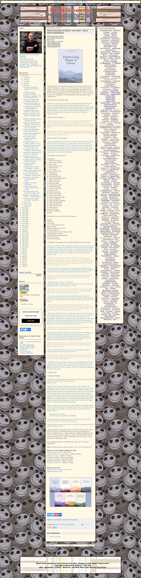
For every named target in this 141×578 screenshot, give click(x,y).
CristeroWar (105, 116)
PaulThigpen (111, 241)
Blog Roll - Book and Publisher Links (31, 66)
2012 (23, 233)
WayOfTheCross (110, 316)
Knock (110, 204)
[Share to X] (52, 527)
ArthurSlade (107, 47)
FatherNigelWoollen (110, 144)
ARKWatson (107, 35)
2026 (23, 75)
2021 (23, 215)
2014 (23, 229)
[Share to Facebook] (54, 527)
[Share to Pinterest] (56, 527)
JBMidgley (111, 178)
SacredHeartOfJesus (106, 270)
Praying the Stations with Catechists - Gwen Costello (32, 149)
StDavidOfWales (106, 290)
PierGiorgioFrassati (106, 246)
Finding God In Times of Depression (58, 454)
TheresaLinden (106, 308)
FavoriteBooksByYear (113, 148)
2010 (23, 237)
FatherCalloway (106, 142)
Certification (104, 111)
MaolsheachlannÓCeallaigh (110, 215)
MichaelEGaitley (105, 228)
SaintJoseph (114, 273)
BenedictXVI (104, 53)
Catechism (105, 91)
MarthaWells (105, 220)
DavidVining (105, 121)
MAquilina (103, 210)
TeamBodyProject (110, 305)
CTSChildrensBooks (110, 65)
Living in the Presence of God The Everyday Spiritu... (32, 171)
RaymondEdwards (110, 259)
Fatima (103, 148)
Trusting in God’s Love (54, 462)
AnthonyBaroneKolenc (110, 45)
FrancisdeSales (110, 161)
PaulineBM (73, 520)
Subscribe (30, 321)
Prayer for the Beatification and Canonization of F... (31, 130)
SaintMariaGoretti (104, 275)
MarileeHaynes (105, 218)
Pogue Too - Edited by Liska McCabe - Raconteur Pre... (32, 123)
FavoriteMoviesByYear (110, 150)
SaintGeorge (105, 273)
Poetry (106, 249)
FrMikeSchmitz (110, 157)
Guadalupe (104, 174)
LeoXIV (116, 205)
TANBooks (114, 300)
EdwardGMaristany (105, 132)
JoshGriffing (103, 195)
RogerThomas (115, 267)
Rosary (107, 269)
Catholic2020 (115, 94)
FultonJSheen (105, 165)
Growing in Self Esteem (54, 459)
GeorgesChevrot (105, 168)
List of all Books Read (26, 59)
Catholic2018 (115, 92)
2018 (23, 221)
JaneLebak (116, 183)
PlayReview (116, 246)
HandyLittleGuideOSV (114, 174)
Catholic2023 (110, 99)
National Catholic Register (27, 346)
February (26, 204)
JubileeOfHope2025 (114, 195)
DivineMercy (110, 124)
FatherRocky (117, 147)
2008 (23, 241)
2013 (23, 231)
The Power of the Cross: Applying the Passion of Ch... (31, 88)
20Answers (116, 30)
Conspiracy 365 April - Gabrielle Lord (29, 164)
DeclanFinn (114, 121)
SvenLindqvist (115, 298)
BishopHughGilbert (113, 55)
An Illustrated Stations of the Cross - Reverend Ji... (31, 127)
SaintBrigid (117, 270)
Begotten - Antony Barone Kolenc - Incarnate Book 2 (31, 195)
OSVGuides (116, 238)
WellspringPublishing (107, 318)
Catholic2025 (105, 103)
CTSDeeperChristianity (110, 71)
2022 (23, 214)
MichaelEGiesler (116, 228)
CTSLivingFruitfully (116, 78)
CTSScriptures (110, 84)
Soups (106, 288)
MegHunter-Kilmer (115, 225)
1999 (23, 258)
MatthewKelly (104, 225)
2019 (23, 219)
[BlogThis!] (50, 527)
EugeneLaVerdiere (114, 139)
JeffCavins (117, 184)
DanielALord (105, 119)
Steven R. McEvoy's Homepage (29, 54)
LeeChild (105, 205)
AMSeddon (114, 34)
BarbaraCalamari (106, 52)
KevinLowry (103, 204)
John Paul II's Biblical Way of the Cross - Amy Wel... (32, 153)
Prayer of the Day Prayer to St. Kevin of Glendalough (31, 104)
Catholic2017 (104, 92)
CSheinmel (113, 60)
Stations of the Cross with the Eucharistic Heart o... (32, 160)
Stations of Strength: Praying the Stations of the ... (31, 119)
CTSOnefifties (116, 81)
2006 (23, 245)
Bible (111, 53)
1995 (23, 266)
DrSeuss (106, 129)
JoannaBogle (106, 189)
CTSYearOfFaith (105, 87)
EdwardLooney (116, 132)
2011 (23, 235)
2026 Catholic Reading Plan (82, 447)
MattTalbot (116, 223)
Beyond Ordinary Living (27, 348)
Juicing (105, 197)
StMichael (103, 293)
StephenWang (106, 295)
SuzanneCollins (105, 298)
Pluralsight (105, 247)
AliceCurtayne (115, 38)
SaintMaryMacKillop (115, 275)
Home (56, 2)
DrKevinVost (117, 127)
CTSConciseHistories (110, 70)
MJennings (110, 210)
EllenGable (106, 134)
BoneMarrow (104, 56)
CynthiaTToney (114, 116)
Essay (115, 137)
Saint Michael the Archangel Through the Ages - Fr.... (31, 146)
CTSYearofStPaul (106, 89)
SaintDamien (104, 272)
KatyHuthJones (114, 202)
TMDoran (105, 301)
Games (113, 165)
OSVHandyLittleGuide (107, 239)
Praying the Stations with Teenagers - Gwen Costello (32, 174)
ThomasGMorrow (105, 309)
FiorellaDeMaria (115, 152)
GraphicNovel (110, 171)
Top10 (102, 311)
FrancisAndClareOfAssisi (110, 158)
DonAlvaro (117, 126)
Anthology (114, 43)
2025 (23, 208)
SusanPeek (113, 296)
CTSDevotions (110, 73)
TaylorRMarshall (108, 303)
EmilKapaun (114, 134)
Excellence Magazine (26, 353)
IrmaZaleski (103, 178)
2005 (23, 247)
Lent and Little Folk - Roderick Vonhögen (29, 93)
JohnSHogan (106, 192)
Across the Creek (25, 351)
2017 (23, 223)
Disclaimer (23, 56)
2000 (23, 256)
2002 (23, 252)
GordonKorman (113, 170)
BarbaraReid (116, 52)
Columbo (114, 115)
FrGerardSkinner (105, 155)
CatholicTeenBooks (110, 106)
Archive (84, 2)
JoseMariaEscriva (114, 194)
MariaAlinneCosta (105, 217)
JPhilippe (106, 181)
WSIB (110, 314)
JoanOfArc (114, 187)
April (25, 85)
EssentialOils (105, 139)
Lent (111, 205)
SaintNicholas (105, 277)
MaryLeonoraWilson (106, 223)
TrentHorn (117, 311)
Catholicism (65, 520)
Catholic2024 (110, 101)
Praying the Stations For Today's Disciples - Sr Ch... (32, 142)
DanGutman (113, 118)
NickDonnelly (114, 234)
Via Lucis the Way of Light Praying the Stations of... (31, 100)
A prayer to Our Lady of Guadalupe (30, 183)
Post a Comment (55, 537)
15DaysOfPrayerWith (106, 30)
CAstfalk (110, 58)
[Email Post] (82, 524)
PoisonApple (113, 249)
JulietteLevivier (113, 197)
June (25, 81)
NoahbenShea (108, 236)
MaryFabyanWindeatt (110, 221)
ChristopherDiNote (105, 113)
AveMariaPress (110, 50)
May (25, 83)
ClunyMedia (107, 115)
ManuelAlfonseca (115, 213)
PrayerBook (113, 252)
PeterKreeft (105, 244)
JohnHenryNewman (106, 191)
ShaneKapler (115, 285)
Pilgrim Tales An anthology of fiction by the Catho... (32, 134)
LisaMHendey (114, 207)
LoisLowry (109, 209)
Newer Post (49, 545)
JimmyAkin (106, 187)
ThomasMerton (116, 309)
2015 (23, 227)
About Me (23, 57)
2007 (23, 243)
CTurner (115, 89)
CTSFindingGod (115, 76)
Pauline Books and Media (55, 41)
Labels (71, 2)
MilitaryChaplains (105, 231)
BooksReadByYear (114, 56)
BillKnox (104, 55)
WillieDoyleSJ (108, 319)
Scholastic (106, 284)
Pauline (106, 243)
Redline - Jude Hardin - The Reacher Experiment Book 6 (31, 115)
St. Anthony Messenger (27, 345)
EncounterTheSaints (110, 135)
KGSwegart (104, 199)
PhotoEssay (114, 244)
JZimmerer (114, 181)
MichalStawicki (115, 230)
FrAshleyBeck (113, 153)
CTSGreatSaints (105, 78)
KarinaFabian (105, 200)
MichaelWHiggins (105, 230)
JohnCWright (114, 189)
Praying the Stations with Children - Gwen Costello (31, 111)
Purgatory (116, 256)
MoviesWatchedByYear (107, 233)
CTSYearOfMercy (115, 87)
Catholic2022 (110, 98)
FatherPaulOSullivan (110, 145)
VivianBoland (104, 314)
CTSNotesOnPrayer (105, 81)
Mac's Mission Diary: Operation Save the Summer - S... (29, 138)
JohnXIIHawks (114, 192)
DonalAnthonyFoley (106, 127)
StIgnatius (115, 290)
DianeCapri (117, 123)
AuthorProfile (116, 48)
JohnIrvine (117, 191)
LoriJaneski (116, 209)
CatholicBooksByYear (110, 104)
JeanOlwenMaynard (106, 184)
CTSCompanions (110, 68)
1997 (23, 262)
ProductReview (106, 256)
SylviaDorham (105, 300)
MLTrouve (117, 210)
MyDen (118, 233)
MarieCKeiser (115, 217)
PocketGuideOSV (114, 247)
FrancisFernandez (110, 160)
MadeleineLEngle (114, 212)
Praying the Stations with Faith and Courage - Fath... (32, 192)
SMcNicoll (113, 269)
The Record (23, 350)
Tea (116, 303)
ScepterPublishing (110, 282)
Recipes (115, 262)
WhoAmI (117, 318)
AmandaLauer (105, 40)
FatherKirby (115, 142)
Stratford (106, 296)
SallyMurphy (105, 278)
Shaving (111, 287)
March (26, 202)
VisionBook (115, 313)
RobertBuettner (105, 267)
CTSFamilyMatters (105, 76)
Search (78, 2)
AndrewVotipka (106, 43)
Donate (65, 2)
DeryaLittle (103, 123)
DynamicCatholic (110, 131)
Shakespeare (105, 285)
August (26, 77)
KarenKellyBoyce (114, 199)
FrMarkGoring (115, 155)
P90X (116, 239)
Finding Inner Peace (53, 456)
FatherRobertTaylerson (106, 147)
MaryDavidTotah (115, 220)
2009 (23, 239)
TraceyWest (109, 311)
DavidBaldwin (114, 119)
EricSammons (107, 137)
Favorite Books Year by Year (28, 61)
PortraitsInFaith (115, 251)
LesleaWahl (105, 207)
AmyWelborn (115, 40)
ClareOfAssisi (115, 113)
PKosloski (104, 241)
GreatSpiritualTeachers (110, 173)
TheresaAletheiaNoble (110, 306)
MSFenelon (105, 212)
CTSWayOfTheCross (110, 86)
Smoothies (118, 287)
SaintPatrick (114, 277)
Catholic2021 (110, 96)
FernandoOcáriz (104, 151)
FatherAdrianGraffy (114, 140)
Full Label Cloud (24, 67)
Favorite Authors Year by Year (29, 62)
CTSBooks (116, 63)
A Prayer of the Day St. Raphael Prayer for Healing (32, 157)
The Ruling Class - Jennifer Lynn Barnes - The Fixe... (31, 167)
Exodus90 (105, 140)
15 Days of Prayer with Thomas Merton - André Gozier (31, 187)
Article (115, 47)
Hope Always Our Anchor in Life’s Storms (59, 469)
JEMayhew (106, 179)
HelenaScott (105, 176)
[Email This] (48, 527)
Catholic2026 (56, 520)
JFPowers (114, 179)
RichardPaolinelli (115, 265)
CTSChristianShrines (110, 66)
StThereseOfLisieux (114, 293)
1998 (23, 260)
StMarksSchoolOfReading (110, 292)
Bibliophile (117, 53)
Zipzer (115, 319)
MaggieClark (104, 213)
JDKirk (118, 178)
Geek (118, 165)
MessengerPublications (110, 226)
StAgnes (113, 288)
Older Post (91, 545)
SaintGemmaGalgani (115, 272)
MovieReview (116, 231)
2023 (23, 212)
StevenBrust (115, 295)
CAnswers (103, 58)
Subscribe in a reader (26, 304)
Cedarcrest (116, 110)
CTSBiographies (105, 63)
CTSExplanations (110, 74)
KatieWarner (105, 202)
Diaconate (110, 123)
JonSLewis (104, 194)
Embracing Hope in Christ (54, 452)
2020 (23, 217)
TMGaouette (113, 301)
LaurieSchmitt (116, 203)
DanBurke (106, 118)
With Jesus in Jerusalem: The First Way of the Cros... (32, 96)
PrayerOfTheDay (110, 254)
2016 (23, 225)
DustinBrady (113, 129)
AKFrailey (106, 34)
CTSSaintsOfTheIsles (110, 82)
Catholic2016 (114, 91)
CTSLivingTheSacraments (110, 79)
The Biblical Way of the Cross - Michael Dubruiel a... (32, 107)
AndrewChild (104, 42)
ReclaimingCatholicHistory (110, 264)
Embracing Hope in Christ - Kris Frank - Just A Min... (31, 199)
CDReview (118, 58)
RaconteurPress (110, 257)
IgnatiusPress (114, 176)
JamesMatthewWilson (106, 182)
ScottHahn (115, 283)
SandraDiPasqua (114, 278)
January (26, 206)
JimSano (115, 186)
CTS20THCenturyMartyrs (110, 61)
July (25, 79)
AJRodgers (114, 32)
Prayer (105, 252)
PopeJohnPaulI (105, 251)
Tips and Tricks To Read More (29, 64)
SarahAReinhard (110, 280)
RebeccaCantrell (107, 262)
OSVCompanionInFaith (105, 238)
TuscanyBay (106, 313)
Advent (114, 35)
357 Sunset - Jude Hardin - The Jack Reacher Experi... (31, 179)
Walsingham (116, 314)
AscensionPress (105, 48)
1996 (23, 264)
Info (60, 2)
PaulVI (117, 241)
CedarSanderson (106, 110)
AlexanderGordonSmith (110, 37)
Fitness (106, 153)
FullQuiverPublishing (110, 163)
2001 (23, 254)
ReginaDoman (104, 265)
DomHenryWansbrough (107, 126)
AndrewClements (115, 42)
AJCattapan (106, 32)
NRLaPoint (105, 234)
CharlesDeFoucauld (115, 111)
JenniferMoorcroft (107, 186)
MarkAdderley (115, 218)
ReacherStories (110, 261)
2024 (23, 210)
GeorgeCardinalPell (110, 166)
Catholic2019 (104, 94)
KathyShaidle (115, 200)
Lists (103, 209)
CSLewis (106, 60)
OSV (115, 236)
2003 (23, 251)
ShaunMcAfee (104, 287)
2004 (23, 249)
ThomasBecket (116, 308)
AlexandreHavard (105, 38)
